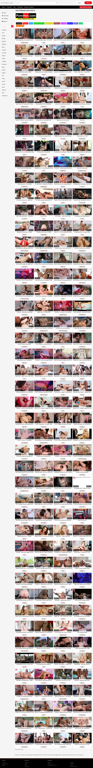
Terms (3, 762)
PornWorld (43, 282)
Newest (9, 7)
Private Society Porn (52, 765)
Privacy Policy (5, 764)
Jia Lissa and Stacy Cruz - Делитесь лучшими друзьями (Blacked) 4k (24, 200)
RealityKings (24, 74)
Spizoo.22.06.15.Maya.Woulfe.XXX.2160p (24, 136)
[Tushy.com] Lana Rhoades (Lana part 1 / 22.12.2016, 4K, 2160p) (82, 104)
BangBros (57, 23)
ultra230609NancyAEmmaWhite (24, 72)
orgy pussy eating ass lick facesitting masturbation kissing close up (82, 585)
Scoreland (63, 138)
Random (5, 21)
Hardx (71, 765)
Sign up (88, 2)
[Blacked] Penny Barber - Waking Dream (82, 392)
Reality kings (49, 23)
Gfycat (72, 762)
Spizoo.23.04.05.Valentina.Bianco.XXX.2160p (25, 616)
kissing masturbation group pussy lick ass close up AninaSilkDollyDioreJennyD (43, 745)
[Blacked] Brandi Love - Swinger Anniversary (24, 537)
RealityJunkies (82, 138)
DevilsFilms (62, 683)
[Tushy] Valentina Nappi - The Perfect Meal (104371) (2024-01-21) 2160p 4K (43, 40)
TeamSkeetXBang (24, 298)
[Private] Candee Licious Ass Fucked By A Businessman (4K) (43, 376)
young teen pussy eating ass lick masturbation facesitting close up (43, 457)
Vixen (63, 58)
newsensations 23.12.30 (82, 136)
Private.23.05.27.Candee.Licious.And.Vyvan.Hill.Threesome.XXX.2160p (50, 264)
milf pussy (82, 120)
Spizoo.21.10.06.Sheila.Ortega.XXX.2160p (44, 712)
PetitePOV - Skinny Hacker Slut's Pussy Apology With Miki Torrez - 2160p (43, 585)
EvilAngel (24, 58)
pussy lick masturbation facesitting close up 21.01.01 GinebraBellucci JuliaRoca (82, 152)
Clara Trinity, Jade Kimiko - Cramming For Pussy (24, 216)
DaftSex (72, 763)
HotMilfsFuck (44, 90)
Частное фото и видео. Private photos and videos (63, 392)
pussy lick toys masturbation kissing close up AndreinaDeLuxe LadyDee (44, 521)
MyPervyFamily (24, 250)
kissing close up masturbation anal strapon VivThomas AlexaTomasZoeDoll (44, 120)
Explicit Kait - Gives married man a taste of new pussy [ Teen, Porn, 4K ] (63, 617)
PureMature (82, 122)
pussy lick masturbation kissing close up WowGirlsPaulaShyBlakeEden (63, 344)
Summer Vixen (44, 216)
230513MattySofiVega (82, 632)
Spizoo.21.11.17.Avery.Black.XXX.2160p (43, 696)
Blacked (82, 74)
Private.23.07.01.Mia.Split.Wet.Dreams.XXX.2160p (64, 296)
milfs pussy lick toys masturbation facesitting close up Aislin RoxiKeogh (24, 361)
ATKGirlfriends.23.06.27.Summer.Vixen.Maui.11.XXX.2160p (66, 56)
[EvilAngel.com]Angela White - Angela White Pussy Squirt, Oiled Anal (24, 681)
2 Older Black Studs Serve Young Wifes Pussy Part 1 (82, 328)
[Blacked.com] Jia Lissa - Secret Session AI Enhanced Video (24, 569)
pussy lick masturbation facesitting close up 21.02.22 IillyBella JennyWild (82, 457)
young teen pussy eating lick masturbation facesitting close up (82, 473)
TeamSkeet (43, 58)
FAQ (26, 765)
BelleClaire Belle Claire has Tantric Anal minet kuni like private (43, 473)
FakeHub (70, 23)
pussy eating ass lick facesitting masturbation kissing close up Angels (24, 184)
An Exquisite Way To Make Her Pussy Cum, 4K (82, 489)
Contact (27, 766)
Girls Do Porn (50, 764)
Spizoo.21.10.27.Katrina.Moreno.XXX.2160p (63, 40)
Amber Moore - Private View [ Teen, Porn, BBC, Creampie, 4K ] (82, 553)
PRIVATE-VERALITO (82, 520)
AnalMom (82, 154)
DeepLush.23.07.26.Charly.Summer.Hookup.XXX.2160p (66, 376)
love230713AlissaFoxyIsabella (24, 344)
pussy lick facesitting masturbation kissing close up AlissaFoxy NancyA (63, 104)
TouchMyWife (82, 330)
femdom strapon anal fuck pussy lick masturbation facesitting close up (63, 248)
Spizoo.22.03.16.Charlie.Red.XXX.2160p (63, 200)
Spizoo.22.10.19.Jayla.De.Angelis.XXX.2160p (44, 408)
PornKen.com (7, 2)
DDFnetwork (20, 26)
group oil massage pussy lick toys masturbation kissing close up (43, 569)
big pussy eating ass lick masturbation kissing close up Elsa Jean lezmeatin (82, 425)
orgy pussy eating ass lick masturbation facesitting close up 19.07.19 (43, 633)
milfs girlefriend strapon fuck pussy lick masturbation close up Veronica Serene (24, 633)
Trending (20, 7)
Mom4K (63, 603)
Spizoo (62, 42)
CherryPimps (63, 122)
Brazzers (25, 23)
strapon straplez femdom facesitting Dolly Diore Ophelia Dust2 (63, 649)
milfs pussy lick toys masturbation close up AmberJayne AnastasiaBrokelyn (82, 713)
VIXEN (81, 23)
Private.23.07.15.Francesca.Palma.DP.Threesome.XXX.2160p (28, 712)
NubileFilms (43, 106)
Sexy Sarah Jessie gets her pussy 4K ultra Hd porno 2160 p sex (24, 473)
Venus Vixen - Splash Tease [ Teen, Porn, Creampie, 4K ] (24, 376)
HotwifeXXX (62, 74)
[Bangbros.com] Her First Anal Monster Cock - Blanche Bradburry (82, 441)
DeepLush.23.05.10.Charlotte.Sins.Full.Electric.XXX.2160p (47, 536)
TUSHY (76, 23)
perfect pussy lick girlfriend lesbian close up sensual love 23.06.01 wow (82, 296)
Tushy (43, 42)
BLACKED (63, 23)
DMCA (3, 765)
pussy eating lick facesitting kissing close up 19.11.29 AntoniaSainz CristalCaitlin (63, 280)
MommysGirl (82, 202)
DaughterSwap (24, 42)
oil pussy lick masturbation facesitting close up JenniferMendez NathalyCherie (43, 296)
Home (3, 7)
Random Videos (29, 7)
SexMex (63, 218)
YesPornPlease (73, 766)
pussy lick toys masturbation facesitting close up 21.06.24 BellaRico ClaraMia (43, 328)
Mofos (31, 23)
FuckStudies (43, 154)
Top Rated (5, 15)
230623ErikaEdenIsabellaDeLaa (24, 728)
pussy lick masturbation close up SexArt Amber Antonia (63, 72)
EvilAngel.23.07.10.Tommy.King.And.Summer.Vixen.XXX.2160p (48, 168)
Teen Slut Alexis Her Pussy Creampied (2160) (63, 633)
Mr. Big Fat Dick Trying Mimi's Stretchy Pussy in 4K (43, 184)
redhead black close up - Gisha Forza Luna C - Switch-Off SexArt (24, 665)
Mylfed (43, 74)
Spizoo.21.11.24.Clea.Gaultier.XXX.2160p (63, 232)
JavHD (49, 762)
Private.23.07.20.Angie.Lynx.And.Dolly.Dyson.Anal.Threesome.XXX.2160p (69, 568)
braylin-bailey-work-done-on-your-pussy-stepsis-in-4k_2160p (44, 505)
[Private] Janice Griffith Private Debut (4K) (44, 601)
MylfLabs (44, 138)
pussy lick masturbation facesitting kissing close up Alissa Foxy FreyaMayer (82, 248)
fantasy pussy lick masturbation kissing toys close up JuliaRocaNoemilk (43, 72)
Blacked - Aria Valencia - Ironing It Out (63, 664)
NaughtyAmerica (82, 170)
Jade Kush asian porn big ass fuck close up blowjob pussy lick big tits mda (24, 521)
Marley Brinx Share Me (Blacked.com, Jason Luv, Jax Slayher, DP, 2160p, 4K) (63, 88)
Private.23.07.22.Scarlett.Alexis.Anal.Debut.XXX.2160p (65, 504)
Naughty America (39, 23)
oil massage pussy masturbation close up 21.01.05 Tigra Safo (24, 40)
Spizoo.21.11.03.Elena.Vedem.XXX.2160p (82, 536)
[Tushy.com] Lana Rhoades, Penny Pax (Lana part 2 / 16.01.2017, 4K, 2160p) (63, 152)
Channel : (19, 23)
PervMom (44, 458)
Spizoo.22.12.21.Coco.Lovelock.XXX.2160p (24, 152)
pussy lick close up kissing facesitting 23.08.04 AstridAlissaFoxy (44, 617)
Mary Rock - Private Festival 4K (63, 536)
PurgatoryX (43, 362)
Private (82, 42)
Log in (26, 764)
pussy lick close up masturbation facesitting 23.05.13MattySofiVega (62, 328)
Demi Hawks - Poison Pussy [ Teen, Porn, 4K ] (63, 216)
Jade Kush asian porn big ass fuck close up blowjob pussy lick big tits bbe (63, 361)
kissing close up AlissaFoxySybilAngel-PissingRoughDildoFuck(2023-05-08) (24, 585)
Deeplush (63, 378)
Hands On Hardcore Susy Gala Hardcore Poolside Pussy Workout (24, 120)
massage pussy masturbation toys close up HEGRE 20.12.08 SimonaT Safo (82, 184)
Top (14, 7)
